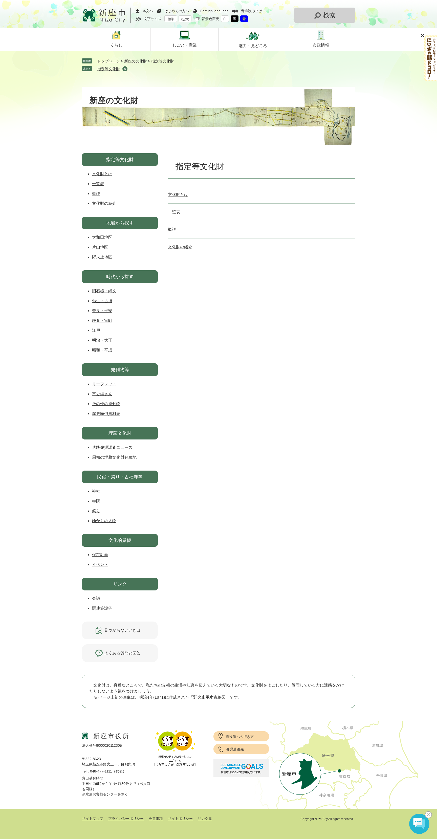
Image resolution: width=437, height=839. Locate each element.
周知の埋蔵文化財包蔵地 (114, 457)
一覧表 (174, 212)
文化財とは (178, 194)
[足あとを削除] (124, 68)
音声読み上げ (251, 11)
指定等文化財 (108, 69)
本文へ (147, 11)
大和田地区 (102, 237)
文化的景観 (119, 540)
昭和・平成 (102, 350)
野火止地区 (102, 257)
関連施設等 (102, 608)
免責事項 (156, 818)
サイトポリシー (180, 818)
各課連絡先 (235, 749)
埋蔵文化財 (119, 433)
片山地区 (100, 247)
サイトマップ (92, 818)
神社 (96, 491)
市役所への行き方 (240, 737)
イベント (100, 564)
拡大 (185, 19)
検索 (329, 15)
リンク (120, 584)
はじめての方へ (176, 11)
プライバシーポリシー (126, 818)
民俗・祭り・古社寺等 (120, 476)
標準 (171, 19)
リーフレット (104, 384)
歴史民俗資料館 (106, 413)
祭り (96, 511)
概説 (172, 229)
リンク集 (205, 818)
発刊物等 (120, 369)
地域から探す (120, 223)
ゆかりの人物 (104, 521)
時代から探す (120, 276)
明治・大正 (102, 340)
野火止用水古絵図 (209, 697)
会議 (96, 598)
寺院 (96, 501)
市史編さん (102, 394)
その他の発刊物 (106, 404)
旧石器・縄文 (104, 291)
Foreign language (214, 11)
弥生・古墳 (102, 301)
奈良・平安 (102, 310)
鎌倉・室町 (102, 320)
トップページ (108, 61)
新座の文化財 (135, 61)
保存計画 (100, 555)
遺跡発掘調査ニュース (112, 447)
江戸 (96, 330)
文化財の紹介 (180, 247)
